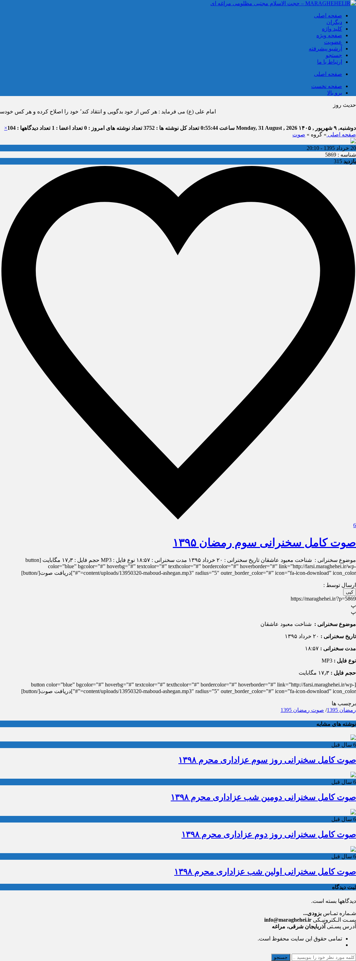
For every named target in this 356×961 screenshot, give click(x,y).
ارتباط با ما (329, 62)
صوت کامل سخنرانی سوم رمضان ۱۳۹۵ (264, 542)
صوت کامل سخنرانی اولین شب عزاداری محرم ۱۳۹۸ (265, 871)
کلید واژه (332, 29)
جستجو (334, 55)
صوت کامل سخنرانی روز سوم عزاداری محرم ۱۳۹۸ (267, 759)
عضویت (333, 42)
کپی (349, 592)
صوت (298, 134)
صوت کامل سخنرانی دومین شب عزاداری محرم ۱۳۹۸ (263, 797)
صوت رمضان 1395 (302, 710)
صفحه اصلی (328, 15)
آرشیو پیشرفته (325, 48)
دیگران (334, 22)
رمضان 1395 (341, 710)
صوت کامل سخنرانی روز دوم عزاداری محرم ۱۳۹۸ (268, 834)
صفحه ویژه (329, 35)
